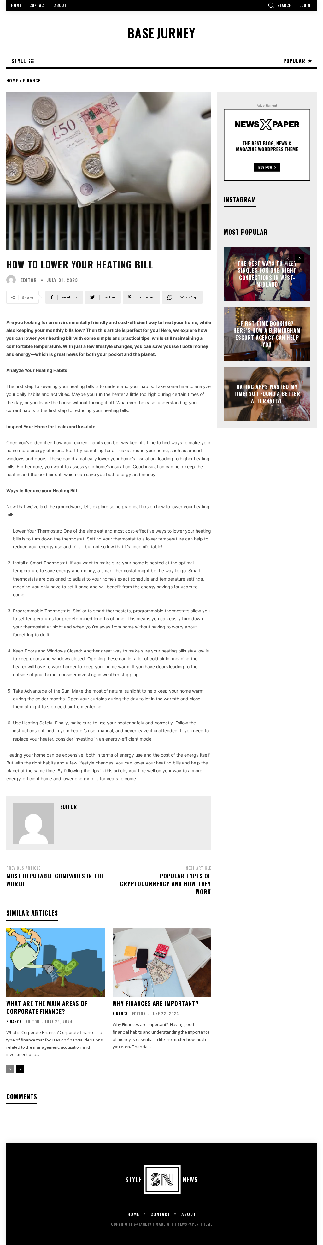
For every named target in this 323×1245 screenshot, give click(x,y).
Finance (32, 80)
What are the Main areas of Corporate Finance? (46, 1007)
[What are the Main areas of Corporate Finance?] (55, 962)
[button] (280, 5)
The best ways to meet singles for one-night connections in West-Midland (267, 274)
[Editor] (12, 280)
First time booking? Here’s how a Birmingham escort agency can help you (267, 334)
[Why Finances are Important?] (162, 962)
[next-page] (20, 1069)
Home (12, 80)
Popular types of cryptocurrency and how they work (165, 884)
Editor (29, 280)
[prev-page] (10, 1069)
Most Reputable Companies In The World (55, 880)
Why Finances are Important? (156, 1003)
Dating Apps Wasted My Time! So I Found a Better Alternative (267, 394)
